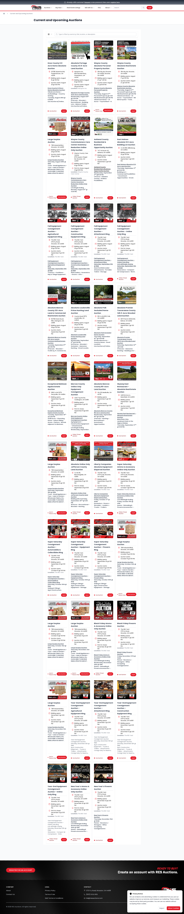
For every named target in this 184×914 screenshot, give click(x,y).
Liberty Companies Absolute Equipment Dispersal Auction (103, 467)
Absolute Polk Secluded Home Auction (101, 310)
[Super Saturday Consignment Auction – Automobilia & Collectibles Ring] (57, 528)
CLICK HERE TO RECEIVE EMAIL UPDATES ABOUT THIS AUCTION (56, 173)
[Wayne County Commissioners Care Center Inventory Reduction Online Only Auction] (80, 126)
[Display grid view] (49, 34)
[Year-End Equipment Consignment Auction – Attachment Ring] (103, 689)
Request (87, 2)
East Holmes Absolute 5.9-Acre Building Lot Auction (126, 142)
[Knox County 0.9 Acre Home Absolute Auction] (57, 50)
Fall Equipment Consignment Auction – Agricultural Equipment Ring (55, 231)
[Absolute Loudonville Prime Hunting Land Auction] (80, 294)
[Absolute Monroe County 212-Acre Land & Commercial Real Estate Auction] (57, 294)
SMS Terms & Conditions (54, 898)
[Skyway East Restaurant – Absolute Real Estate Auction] (126, 370)
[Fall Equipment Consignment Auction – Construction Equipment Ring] (80, 213)
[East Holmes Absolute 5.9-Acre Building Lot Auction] (126, 126)
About (8, 890)
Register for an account (20, 870)
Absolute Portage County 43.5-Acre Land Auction (79, 66)
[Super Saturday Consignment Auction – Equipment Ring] (80, 528)
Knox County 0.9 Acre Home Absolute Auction (57, 66)
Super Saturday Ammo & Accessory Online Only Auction (126, 467)
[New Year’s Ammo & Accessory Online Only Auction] (80, 773)
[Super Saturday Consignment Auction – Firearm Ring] (103, 528)
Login (149, 8)
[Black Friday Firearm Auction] (126, 610)
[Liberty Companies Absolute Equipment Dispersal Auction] (103, 451)
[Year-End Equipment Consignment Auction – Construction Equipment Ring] (126, 689)
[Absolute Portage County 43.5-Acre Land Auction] (80, 50)
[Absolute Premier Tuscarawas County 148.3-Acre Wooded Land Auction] (126, 294)
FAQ (99, 8)
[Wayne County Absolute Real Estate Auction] (126, 50)
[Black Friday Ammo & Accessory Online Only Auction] (103, 610)
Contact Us (10, 894)
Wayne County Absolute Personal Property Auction (102, 66)
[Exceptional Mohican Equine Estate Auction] (57, 370)
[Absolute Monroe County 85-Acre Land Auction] (103, 370)
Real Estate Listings (73, 8)
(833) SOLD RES (92, 894)
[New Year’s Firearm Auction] (103, 773)
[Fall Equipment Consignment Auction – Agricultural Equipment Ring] (57, 213)
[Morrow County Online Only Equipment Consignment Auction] (80, 370)
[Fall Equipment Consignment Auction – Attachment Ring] (103, 213)
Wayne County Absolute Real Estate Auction (126, 66)
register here (115, 2)
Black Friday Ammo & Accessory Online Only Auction (103, 626)
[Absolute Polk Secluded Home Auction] (103, 294)
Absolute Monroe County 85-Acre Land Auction (101, 386)
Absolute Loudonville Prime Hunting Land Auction (80, 310)
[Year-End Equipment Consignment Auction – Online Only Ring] (57, 773)
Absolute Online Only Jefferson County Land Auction (80, 467)
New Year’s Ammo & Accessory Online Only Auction (80, 789)
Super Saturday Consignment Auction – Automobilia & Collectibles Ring (55, 547)
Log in (64, 111)
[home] (36, 7)
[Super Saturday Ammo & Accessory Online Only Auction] (126, 451)
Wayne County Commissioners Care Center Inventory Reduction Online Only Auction (80, 144)
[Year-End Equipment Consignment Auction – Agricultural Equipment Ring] (80, 689)
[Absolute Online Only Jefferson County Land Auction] (80, 451)
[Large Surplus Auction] (57, 126)
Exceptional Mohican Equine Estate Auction (57, 386)
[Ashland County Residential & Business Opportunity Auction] (103, 126)
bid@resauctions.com (94, 898)
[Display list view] (51, 34)
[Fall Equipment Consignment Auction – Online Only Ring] (126, 213)
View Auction (108, 110)
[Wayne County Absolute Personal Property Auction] (103, 50)
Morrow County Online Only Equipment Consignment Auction (78, 389)
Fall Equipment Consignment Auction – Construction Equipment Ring (78, 231)
